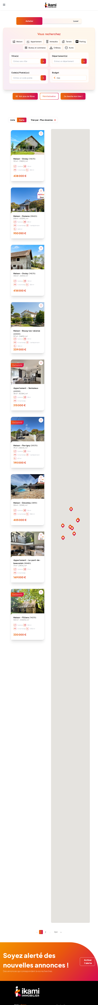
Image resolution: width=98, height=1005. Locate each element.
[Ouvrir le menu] (4, 4)
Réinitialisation (49, 96)
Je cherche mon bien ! (73, 96)
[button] (74, 533)
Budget (55, 72)
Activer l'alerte (88, 961)
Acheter (29, 21)
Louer (76, 21)
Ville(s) (14, 56)
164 (55, 932)
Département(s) (59, 56)
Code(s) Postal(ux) (20, 72)
